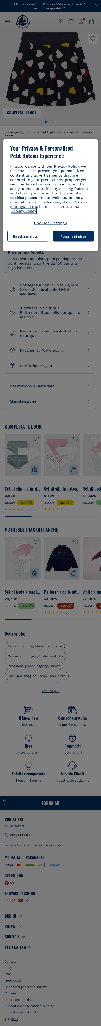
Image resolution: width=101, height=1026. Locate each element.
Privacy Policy (23, 211)
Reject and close (25, 236)
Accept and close (73, 236)
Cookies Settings (50, 223)
